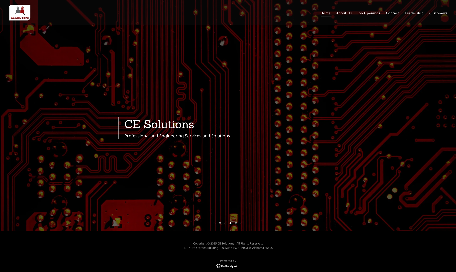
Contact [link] (392, 13)
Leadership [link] (414, 13)
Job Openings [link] (369, 13)
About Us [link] (344, 13)
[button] (215, 223)
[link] (20, 12)
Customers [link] (438, 13)
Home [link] (326, 13)
